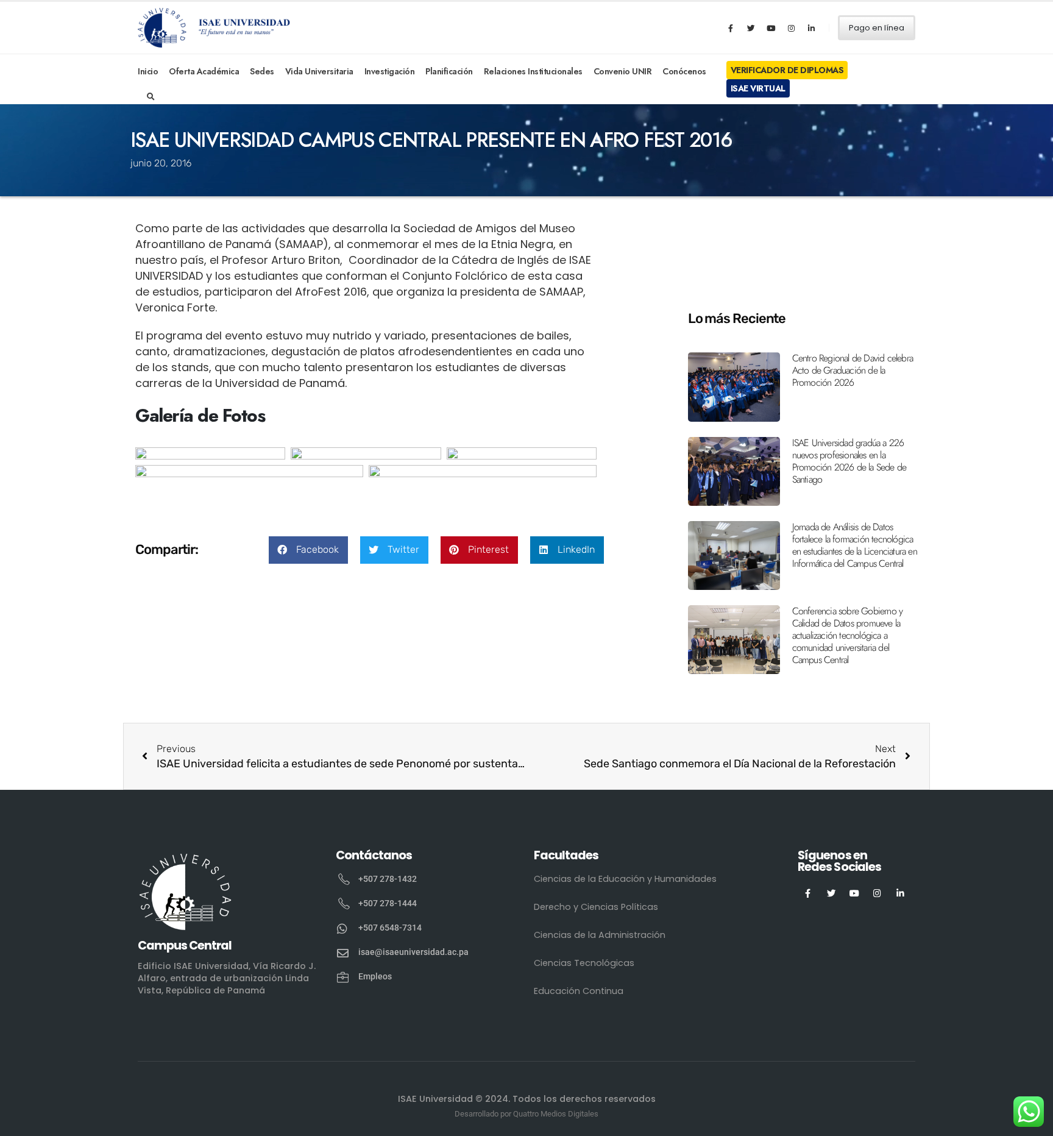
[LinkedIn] (811, 28)
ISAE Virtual (758, 88)
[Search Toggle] (150, 97)
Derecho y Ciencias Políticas (596, 907)
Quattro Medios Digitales (555, 1113)
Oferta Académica (204, 71)
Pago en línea (876, 28)
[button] (308, 550)
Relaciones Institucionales (533, 71)
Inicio (148, 71)
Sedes (262, 71)
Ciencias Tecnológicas (584, 963)
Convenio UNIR (623, 71)
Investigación (389, 71)
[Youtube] (770, 28)
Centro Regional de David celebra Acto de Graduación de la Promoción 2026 (852, 370)
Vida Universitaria (319, 71)
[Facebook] (730, 28)
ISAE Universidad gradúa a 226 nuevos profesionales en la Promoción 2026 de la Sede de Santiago (849, 461)
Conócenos (684, 71)
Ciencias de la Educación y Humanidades (625, 879)
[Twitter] (750, 28)
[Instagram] (791, 28)
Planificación (449, 71)
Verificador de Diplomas (787, 70)
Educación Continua (578, 991)
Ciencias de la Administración (599, 935)
